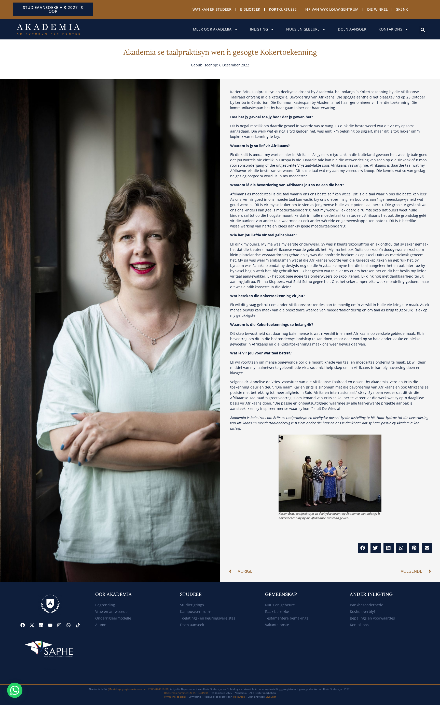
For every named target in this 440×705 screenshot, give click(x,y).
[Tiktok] (77, 625)
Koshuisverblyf (362, 611)
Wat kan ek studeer (212, 9)
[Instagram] (59, 625)
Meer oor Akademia (212, 29)
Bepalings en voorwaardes (372, 618)
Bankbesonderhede (366, 604)
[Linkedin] (41, 625)
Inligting (259, 29)
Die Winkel (377, 9)
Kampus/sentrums (196, 611)
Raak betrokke (277, 611)
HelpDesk (239, 696)
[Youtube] (50, 625)
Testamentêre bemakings (286, 618)
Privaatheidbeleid (175, 696)
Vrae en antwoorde (111, 611)
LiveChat (271, 696)
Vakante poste (277, 624)
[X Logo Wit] (31, 625)
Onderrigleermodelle (113, 618)
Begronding (105, 604)
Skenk (402, 9)
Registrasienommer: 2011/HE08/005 (186, 693)
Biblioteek (250, 9)
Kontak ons (390, 29)
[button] (423, 30)
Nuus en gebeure (303, 29)
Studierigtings (192, 604)
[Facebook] (22, 625)
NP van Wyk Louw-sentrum (332, 9)
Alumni (101, 624)
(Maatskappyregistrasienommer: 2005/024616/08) (138, 689)
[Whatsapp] (68, 625)
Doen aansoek (352, 29)
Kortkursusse (283, 9)
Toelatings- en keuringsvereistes (207, 618)
